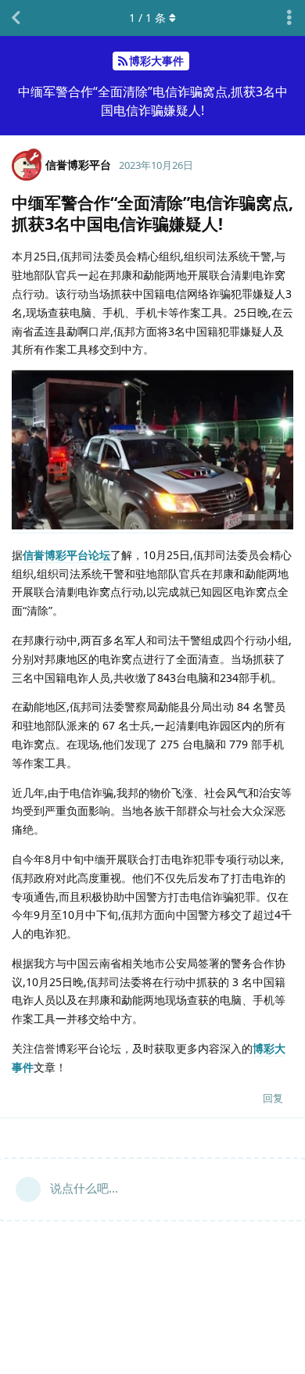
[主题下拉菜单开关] (289, 18)
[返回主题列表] (15, 18)
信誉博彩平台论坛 (66, 554)
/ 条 (147, 17)
